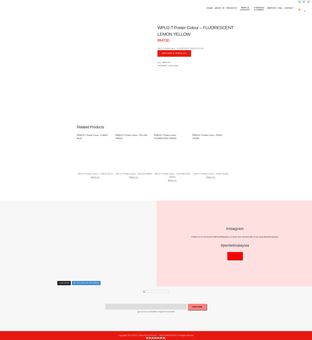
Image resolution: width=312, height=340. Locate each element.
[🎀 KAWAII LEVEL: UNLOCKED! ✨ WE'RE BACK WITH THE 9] (20, 260)
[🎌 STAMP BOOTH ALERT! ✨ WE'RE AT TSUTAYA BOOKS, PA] (137, 221)
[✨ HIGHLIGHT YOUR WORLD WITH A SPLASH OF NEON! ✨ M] (98, 260)
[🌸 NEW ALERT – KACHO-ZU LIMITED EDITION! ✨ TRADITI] (59, 221)
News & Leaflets (245, 9)
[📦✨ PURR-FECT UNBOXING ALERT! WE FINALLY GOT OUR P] (137, 260)
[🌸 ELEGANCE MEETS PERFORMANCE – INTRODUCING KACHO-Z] (20, 221)
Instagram (208, 237)
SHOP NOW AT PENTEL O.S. (174, 53)
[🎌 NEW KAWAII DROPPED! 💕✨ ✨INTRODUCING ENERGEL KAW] (59, 260)
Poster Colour (173, 66)
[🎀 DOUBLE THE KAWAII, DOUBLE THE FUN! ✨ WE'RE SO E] (98, 221)
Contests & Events (259, 9)
